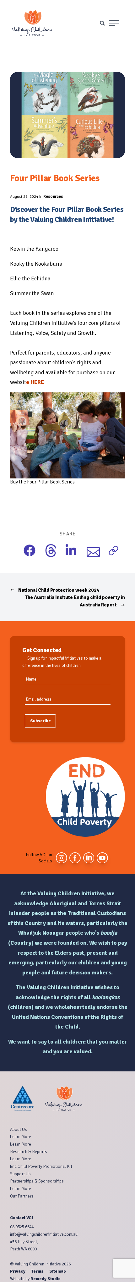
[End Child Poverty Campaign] (85, 797)
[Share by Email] (88, 551)
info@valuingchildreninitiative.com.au (44, 1234)
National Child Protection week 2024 (58, 590)
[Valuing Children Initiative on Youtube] (102, 858)
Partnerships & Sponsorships (37, 1181)
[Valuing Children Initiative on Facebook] (75, 858)
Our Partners (22, 1196)
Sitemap (57, 1271)
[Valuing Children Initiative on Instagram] (61, 858)
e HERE (35, 382)
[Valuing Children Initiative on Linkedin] (88, 858)
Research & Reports (28, 1151)
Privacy (18, 1271)
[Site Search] (102, 23)
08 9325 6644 (22, 1226)
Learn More (20, 1136)
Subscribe (40, 720)
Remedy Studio (45, 1278)
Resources (53, 196)
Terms (37, 1271)
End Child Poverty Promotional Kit (41, 1166)
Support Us (20, 1174)
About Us (18, 1129)
